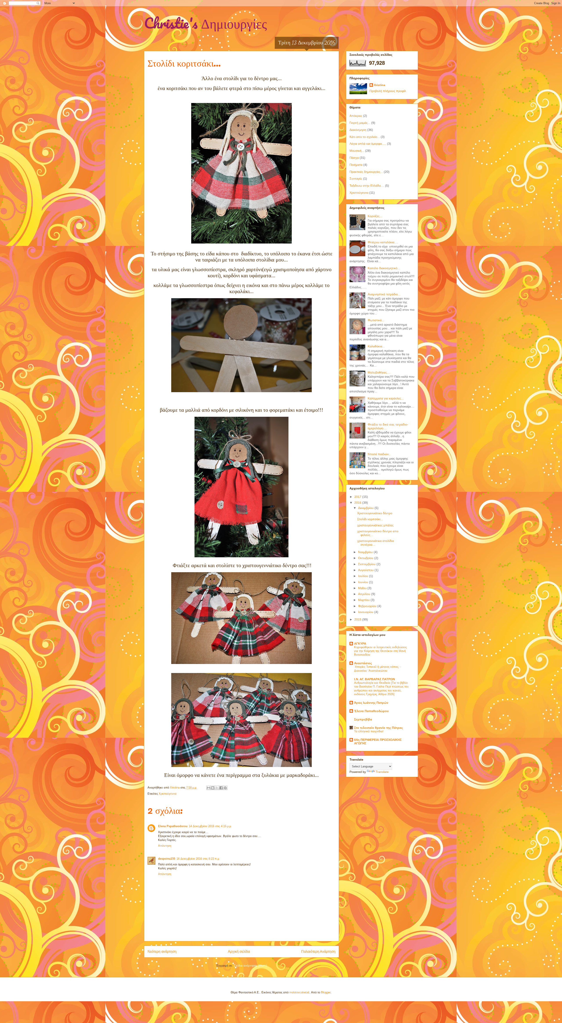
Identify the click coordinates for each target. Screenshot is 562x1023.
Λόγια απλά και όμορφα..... (367, 143)
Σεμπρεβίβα (363, 719)
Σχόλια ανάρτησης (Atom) (250, 965)
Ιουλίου (363, 576)
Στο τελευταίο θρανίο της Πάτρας (378, 727)
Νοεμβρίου (366, 552)
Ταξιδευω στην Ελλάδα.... (366, 185)
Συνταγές (355, 178)
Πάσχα (354, 157)
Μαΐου (362, 588)
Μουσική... (356, 150)
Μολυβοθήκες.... (379, 372)
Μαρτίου (364, 600)
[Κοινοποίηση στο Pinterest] (225, 788)
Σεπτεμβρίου (367, 564)
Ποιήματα (355, 164)
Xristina (379, 85)
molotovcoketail (299, 992)
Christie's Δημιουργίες (205, 22)
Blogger (325, 992)
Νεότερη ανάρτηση (162, 951)
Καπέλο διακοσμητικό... (384, 268)
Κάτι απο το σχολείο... (364, 137)
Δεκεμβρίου (366, 508)
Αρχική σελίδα (239, 951)
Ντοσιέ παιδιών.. (379, 454)
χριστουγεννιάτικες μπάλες (375, 525)
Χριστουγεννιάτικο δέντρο (374, 513)
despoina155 (166, 858)
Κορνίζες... (375, 216)
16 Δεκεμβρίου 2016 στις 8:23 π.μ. (198, 858)
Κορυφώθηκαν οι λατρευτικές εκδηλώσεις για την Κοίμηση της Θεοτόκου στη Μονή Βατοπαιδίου (380, 651)
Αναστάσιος (363, 663)
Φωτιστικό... (376, 320)
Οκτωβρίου (366, 558)
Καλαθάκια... (376, 346)
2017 (358, 496)
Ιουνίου (363, 582)
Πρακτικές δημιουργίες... (366, 171)
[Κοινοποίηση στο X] (217, 788)
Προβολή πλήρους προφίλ (387, 91)
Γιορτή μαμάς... (359, 122)
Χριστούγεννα (168, 793)
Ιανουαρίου (366, 612)
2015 (358, 619)
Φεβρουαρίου (367, 606)
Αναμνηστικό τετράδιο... (384, 294)
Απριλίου (364, 594)
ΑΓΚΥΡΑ (360, 643)
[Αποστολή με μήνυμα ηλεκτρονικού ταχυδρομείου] (208, 788)
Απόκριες (355, 115)
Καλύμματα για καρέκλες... (386, 398)
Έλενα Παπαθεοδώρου (371, 711)
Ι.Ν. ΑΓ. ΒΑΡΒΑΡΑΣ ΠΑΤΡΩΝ (374, 679)
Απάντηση (164, 845)
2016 (358, 502)
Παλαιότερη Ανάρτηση (318, 951)
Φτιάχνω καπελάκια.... (383, 242)
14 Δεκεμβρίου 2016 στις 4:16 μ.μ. (210, 826)
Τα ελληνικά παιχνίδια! (369, 731)
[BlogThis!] (213, 788)
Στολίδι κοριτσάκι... (370, 519)
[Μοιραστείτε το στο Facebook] (221, 788)
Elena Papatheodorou (172, 826)
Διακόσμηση (357, 130)
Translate (382, 772)
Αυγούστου (366, 570)
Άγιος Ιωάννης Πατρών (371, 702)
